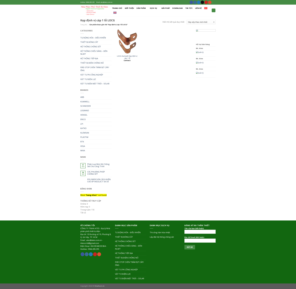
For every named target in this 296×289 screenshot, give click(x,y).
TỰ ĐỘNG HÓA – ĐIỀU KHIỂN (93, 37)
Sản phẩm (141, 8)
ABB (82, 97)
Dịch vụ (153, 8)
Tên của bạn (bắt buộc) (194, 228)
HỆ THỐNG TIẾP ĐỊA (89, 58)
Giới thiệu (129, 8)
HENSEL (83, 115)
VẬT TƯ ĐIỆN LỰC (88, 79)
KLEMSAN (84, 133)
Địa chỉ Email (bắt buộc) (194, 237)
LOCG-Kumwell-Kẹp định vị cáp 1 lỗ (127, 57)
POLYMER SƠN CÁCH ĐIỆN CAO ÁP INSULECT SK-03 (99, 180)
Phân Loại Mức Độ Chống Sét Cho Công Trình (98, 165)
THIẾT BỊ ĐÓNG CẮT (89, 42)
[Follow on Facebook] (191, 2)
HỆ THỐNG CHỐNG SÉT (90, 46)
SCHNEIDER (85, 106)
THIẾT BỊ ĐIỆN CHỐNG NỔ (92, 63)
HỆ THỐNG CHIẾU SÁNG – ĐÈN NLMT (93, 52)
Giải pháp (165, 8)
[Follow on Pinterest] (206, 2)
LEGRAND (84, 110)
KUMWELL (84, 101)
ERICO (83, 119)
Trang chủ (117, 8)
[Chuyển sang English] (115, 12)
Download (177, 8)
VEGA (82, 146)
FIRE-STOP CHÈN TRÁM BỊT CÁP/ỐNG (94, 69)
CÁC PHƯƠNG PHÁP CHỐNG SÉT (96, 173)
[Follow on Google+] (209, 2)
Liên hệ (198, 8)
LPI (81, 124)
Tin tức (189, 8)
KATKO (83, 128)
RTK (82, 141)
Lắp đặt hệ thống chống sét (162, 237)
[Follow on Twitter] (198, 2)
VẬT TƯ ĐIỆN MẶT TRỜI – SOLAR (94, 83)
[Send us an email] (202, 2)
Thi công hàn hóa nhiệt (160, 232)
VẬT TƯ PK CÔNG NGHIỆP (91, 74)
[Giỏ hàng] (213, 10)
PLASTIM (84, 137)
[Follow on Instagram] (195, 2)
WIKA (82, 150)
